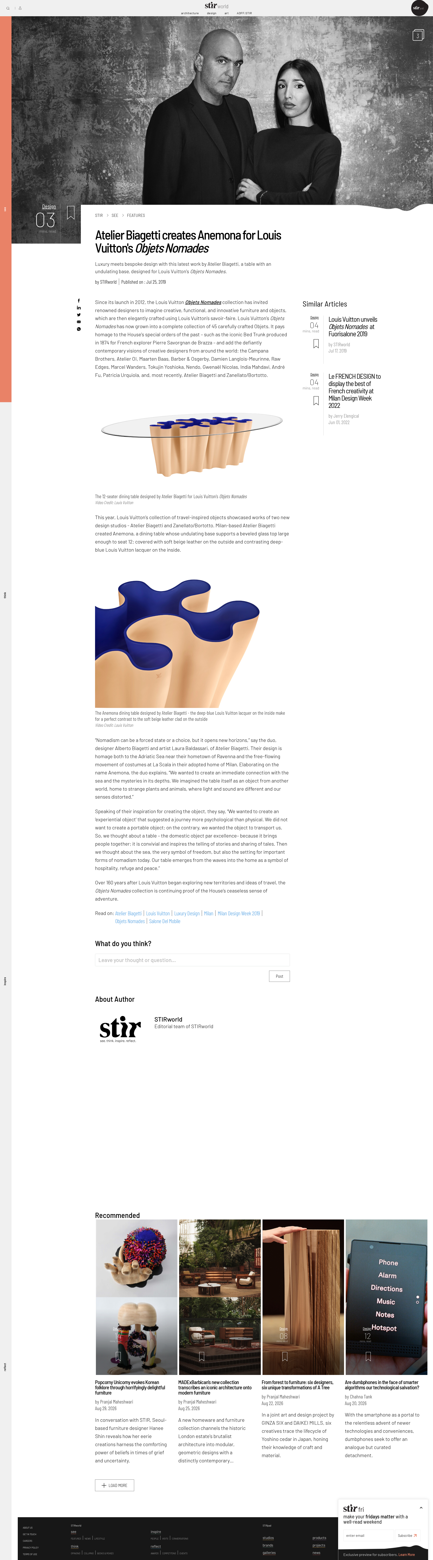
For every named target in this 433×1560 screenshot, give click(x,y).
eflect (156, 1546)
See (115, 215)
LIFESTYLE (99, 1538)
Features (136, 215)
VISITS (165, 1538)
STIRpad (267, 1525)
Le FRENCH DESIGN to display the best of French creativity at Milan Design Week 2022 (354, 390)
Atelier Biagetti (128, 913)
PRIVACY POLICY (31, 1547)
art (227, 13)
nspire (156, 1531)
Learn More (406, 1554)
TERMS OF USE (30, 1554)
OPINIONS (75, 1553)
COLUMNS (89, 1553)
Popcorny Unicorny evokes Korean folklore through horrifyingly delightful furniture (130, 1387)
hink (74, 1546)
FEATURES (76, 1538)
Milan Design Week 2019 (239, 913)
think (5, 595)
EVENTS (184, 1553)
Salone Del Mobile (164, 921)
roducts (319, 1537)
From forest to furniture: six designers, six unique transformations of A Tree (297, 1384)
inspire (5, 981)
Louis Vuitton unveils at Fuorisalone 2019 (352, 326)
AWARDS (155, 1553)
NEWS (88, 1538)
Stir (99, 215)
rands (268, 1545)
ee (73, 1531)
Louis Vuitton (158, 913)
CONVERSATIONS (180, 1538)
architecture (190, 13)
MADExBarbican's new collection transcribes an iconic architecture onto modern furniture (214, 1387)
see (5, 209)
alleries (269, 1552)
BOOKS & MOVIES (105, 1553)
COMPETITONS (169, 1553)
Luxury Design (187, 913)
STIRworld (108, 282)
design (211, 13)
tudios (268, 1537)
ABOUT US (28, 1527)
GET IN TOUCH (29, 1534)
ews (316, 1552)
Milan (208, 913)
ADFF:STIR (244, 13)
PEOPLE (155, 1538)
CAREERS (27, 1541)
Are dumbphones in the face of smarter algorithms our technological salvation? (382, 1384)
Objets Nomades (203, 302)
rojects (319, 1545)
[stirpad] (420, 8)
